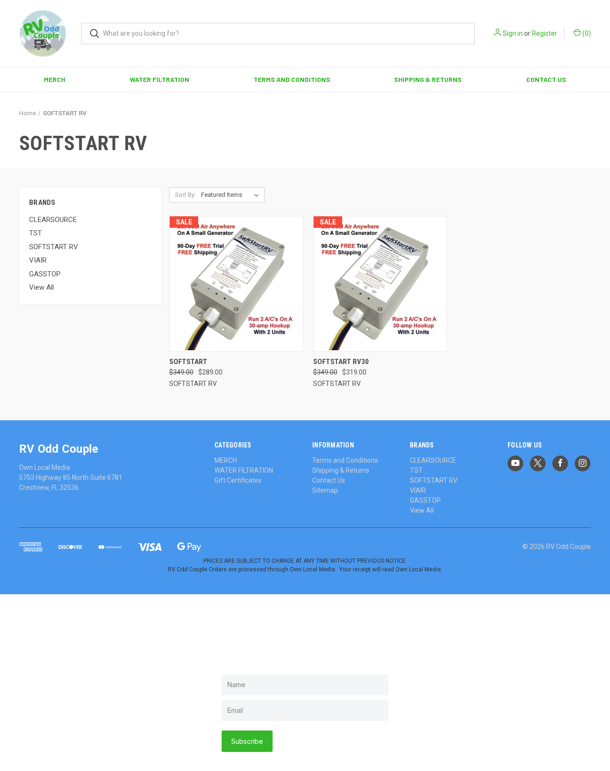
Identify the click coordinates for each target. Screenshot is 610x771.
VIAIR (38, 260)
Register (544, 33)
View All (41, 287)
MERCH (54, 79)
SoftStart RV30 (341, 361)
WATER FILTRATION (159, 79)
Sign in (513, 33)
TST (35, 233)
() (586, 33)
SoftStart (188, 361)
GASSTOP (45, 274)
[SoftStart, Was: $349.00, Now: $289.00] (236, 284)
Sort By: (185, 194)
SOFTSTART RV (53, 247)
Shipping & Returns (428, 79)
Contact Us (546, 79)
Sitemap (325, 490)
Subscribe (247, 741)
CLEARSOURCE (53, 219)
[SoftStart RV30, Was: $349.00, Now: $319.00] (380, 284)
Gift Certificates (238, 480)
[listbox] (232, 195)
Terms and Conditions (292, 79)
